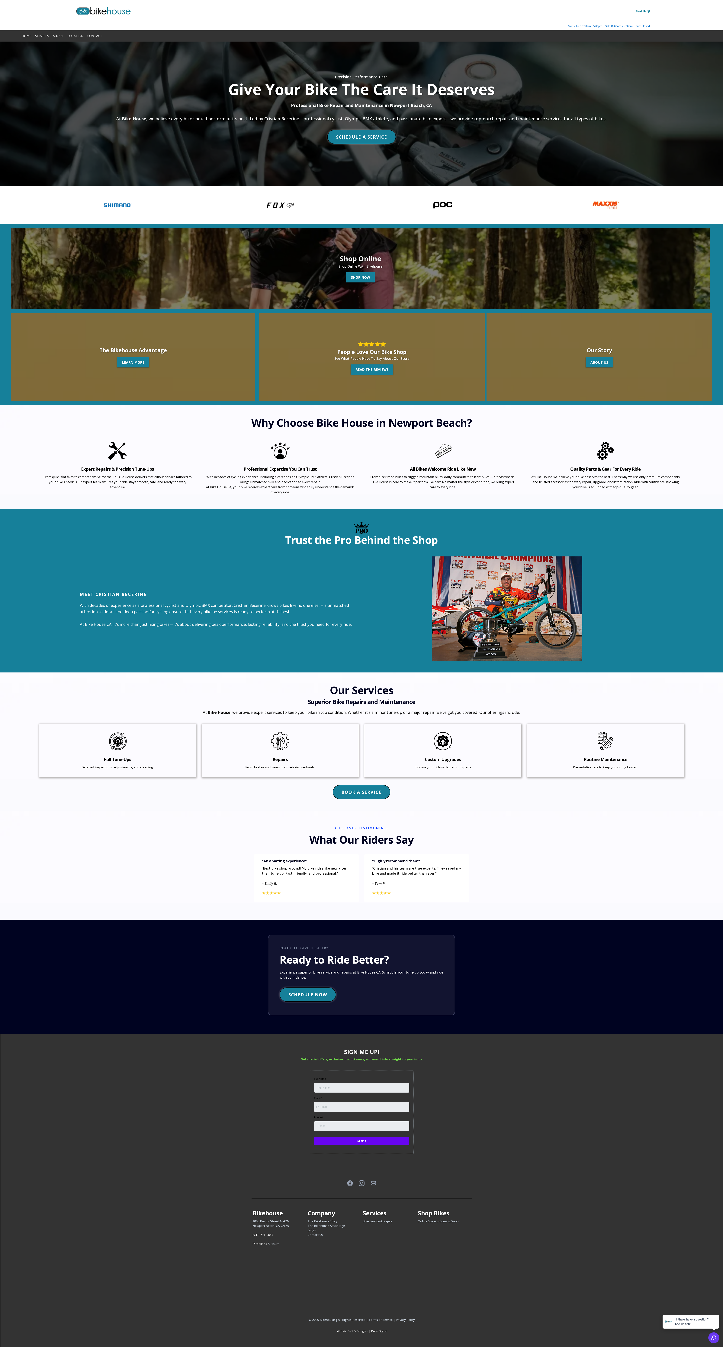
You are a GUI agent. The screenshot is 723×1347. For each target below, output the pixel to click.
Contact (94, 36)
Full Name (320, 1078)
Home (26, 36)
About (58, 36)
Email (318, 1098)
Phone (318, 1117)
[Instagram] (362, 1183)
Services (42, 36)
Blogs (312, 1230)
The (311, 1226)
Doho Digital (379, 1331)
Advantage (337, 1226)
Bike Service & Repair (377, 1221)
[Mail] (373, 1183)
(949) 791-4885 (262, 1235)
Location (76, 36)
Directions (259, 1244)
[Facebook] (350, 1183)
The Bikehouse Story (322, 1221)
